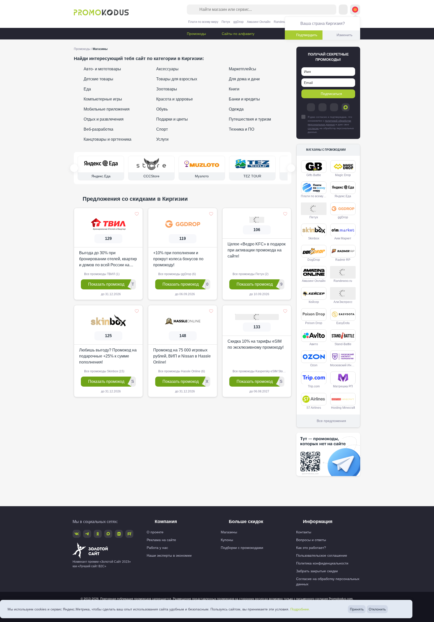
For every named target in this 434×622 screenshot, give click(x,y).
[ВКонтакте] (322, 107)
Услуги (162, 139)
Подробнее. (300, 609)
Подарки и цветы (171, 119)
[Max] (346, 107)
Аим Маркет (342, 238)
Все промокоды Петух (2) (250, 274)
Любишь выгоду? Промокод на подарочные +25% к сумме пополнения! (108, 356)
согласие (313, 128)
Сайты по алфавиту (237, 34)
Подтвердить (306, 35)
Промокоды (196, 34)
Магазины (229, 532)
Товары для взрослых (176, 79)
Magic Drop (343, 175)
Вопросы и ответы (311, 540)
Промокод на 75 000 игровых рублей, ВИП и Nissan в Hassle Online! (182, 356)
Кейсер (314, 302)
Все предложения (331, 421)
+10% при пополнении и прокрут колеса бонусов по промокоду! (178, 259)
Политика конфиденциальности (322, 563)
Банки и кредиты (244, 99)
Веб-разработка (98, 129)
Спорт (161, 129)
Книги (233, 89)
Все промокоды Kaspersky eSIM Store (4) (261, 371)
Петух (226, 22)
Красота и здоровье (174, 99)
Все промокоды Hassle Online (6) (181, 371)
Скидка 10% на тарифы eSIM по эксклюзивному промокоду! (256, 344)
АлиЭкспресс (343, 302)
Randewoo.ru (283, 22)
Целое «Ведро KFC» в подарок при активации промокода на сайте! (257, 250)
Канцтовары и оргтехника (107, 139)
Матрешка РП (343, 386)
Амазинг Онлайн (258, 22)
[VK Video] (119, 534)
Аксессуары (167, 69)
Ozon (313, 365)
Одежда (236, 109)
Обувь (161, 109)
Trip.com (314, 386)
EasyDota (343, 323)
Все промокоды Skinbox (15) (103, 371)
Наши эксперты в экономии (169, 555)
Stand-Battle (343, 344)
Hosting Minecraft (343, 407)
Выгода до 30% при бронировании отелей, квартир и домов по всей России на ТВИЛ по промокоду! (108, 259)
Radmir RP (342, 260)
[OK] (334, 107)
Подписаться (331, 94)
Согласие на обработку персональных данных (327, 581)
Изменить (344, 35)
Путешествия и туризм (249, 119)
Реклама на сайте (161, 540)
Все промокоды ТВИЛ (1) (101, 274)
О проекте (155, 532)
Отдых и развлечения (103, 119)
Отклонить (377, 609)
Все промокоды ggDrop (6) (176, 274)
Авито (313, 344)
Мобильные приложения (106, 109)
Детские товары (98, 79)
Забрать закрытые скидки (317, 571)
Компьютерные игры (102, 99)
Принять (357, 609)
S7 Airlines (313, 407)
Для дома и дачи (244, 79)
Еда (87, 89)
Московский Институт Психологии (343, 365)
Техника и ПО (241, 129)
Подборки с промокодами (242, 548)
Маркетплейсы (242, 69)
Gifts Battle (313, 175)
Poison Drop (313, 323)
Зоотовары (166, 89)
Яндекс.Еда (343, 196)
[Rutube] (129, 534)
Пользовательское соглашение (321, 555)
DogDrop (313, 260)
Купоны (227, 540)
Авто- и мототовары (102, 69)
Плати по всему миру (203, 22)
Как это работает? (311, 548)
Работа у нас (157, 548)
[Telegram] (311, 107)
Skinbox (313, 238)
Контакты (303, 532)
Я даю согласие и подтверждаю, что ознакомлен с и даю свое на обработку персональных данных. (331, 124)
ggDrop (238, 22)
